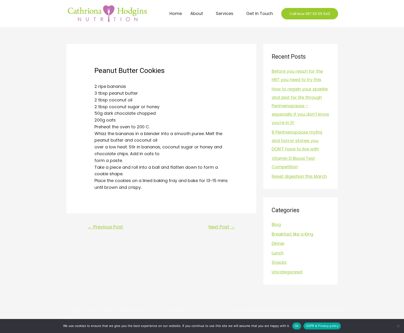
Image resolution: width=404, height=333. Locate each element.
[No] (398, 326)
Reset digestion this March (299, 176)
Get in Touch (259, 13)
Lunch (278, 253)
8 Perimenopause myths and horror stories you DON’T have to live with (297, 140)
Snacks (279, 262)
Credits (68, 318)
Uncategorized (287, 272)
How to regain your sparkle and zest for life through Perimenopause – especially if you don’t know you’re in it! (300, 105)
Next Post (222, 227)
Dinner (278, 243)
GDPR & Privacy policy (322, 326)
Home (176, 13)
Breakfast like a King (292, 234)
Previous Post (105, 227)
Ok (297, 326)
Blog (276, 224)
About (196, 13)
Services (224, 13)
